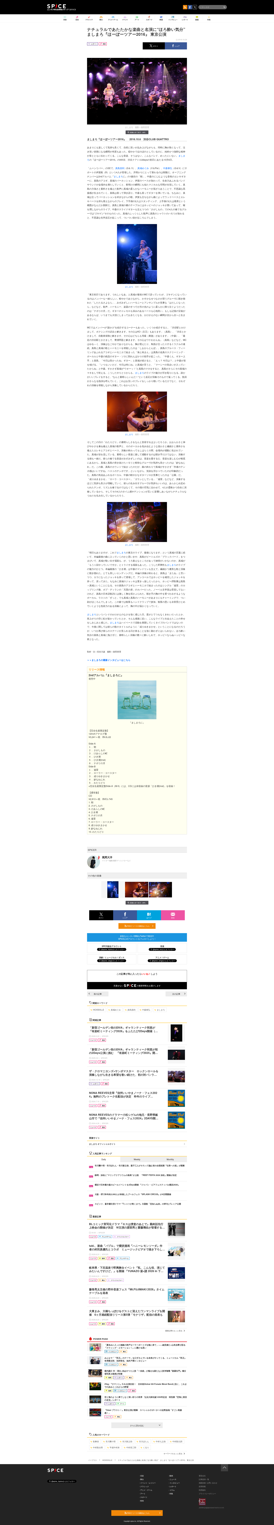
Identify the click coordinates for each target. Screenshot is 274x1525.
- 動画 (171, 1475)
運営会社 (202, 1475)
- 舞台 (141, 1479)
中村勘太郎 (98, 1447)
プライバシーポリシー (207, 1493)
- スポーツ (143, 1497)
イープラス (92, 1460)
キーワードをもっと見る (173, 1453)
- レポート (172, 1486)
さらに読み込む (137, 1425)
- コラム (172, 1490)
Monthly (170, 1159)
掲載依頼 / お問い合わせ (208, 1483)
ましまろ (118, 176)
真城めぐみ (143, 168)
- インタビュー (174, 1483)
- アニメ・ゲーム (145, 1490)
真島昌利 (119, 168)
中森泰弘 (167, 168)
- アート (142, 1493)
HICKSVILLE (98, 1009)
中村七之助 (161, 1441)
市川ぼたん (144, 1441)
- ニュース (172, 1479)
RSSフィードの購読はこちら (138, 926)
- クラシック (144, 1486)
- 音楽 (141, 1475)
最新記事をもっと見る (173, 1330)
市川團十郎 (111, 1441)
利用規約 (202, 1490)
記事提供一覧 (204, 1479)
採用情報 (202, 1486)
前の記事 (98, 993)
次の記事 (176, 993)
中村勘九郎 (177, 1441)
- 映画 (141, 1500)
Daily (103, 1159)
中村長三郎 (131, 1447)
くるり (146, 1447)
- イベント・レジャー (147, 1483)
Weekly (137, 1159)
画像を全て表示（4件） (138, 132)
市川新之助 (127, 1441)
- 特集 (171, 1493)
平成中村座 (115, 1447)
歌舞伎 (96, 1441)
